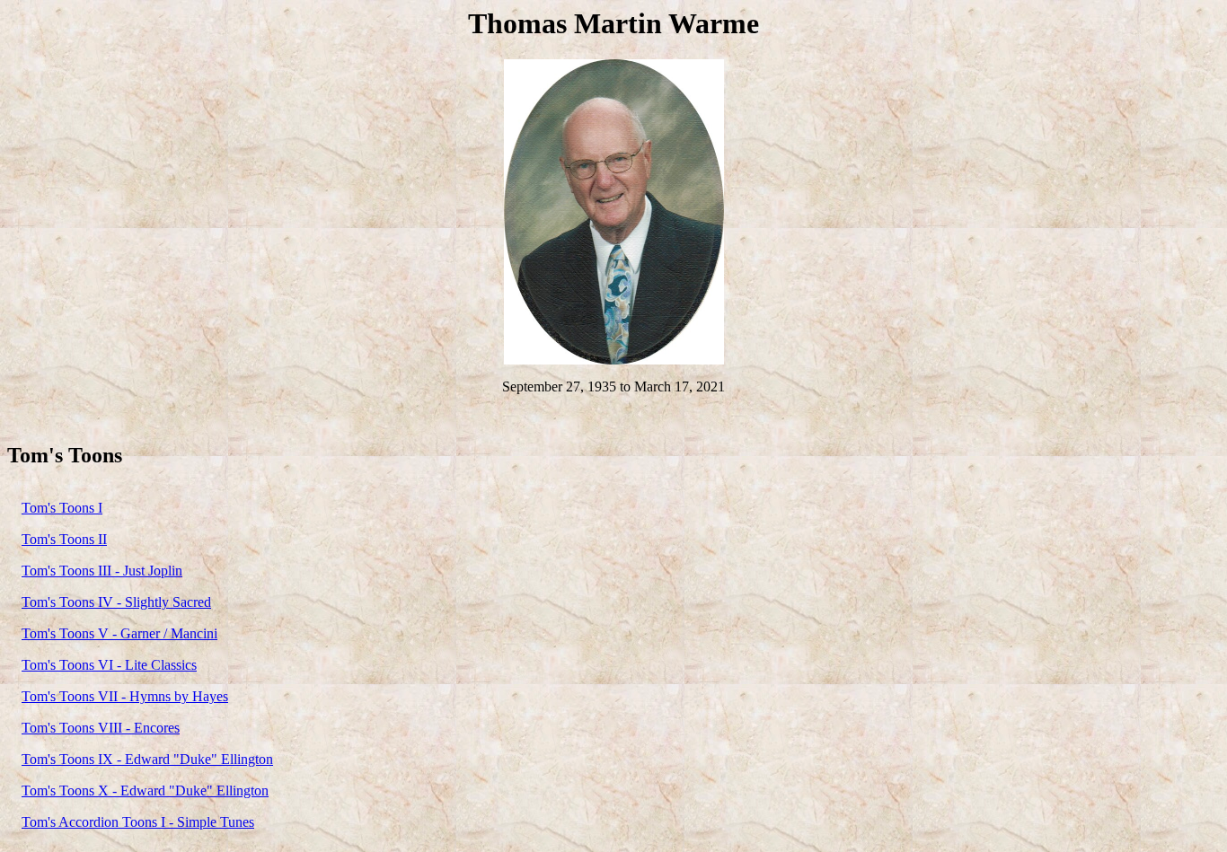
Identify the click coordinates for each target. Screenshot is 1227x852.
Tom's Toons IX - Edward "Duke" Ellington (147, 759)
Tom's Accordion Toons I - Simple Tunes (138, 822)
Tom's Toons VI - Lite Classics (109, 664)
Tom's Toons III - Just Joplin (102, 570)
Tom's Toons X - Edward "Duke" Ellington (145, 790)
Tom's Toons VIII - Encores (101, 727)
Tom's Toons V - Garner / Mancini (119, 633)
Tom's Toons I (62, 507)
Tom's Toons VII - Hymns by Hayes (125, 696)
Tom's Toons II (64, 539)
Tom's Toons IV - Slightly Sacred (116, 602)
